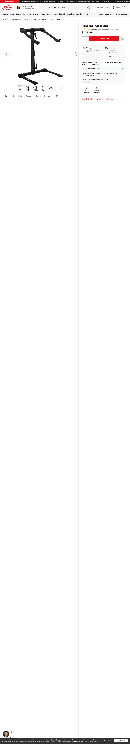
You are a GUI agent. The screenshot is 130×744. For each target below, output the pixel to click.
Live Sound (67, 14)
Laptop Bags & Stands (43, 19)
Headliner (56, 19)
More (86, 14)
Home (4, 19)
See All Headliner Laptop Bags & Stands (97, 99)
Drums (35, 14)
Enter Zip (111, 56)
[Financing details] (123, 73)
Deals (101, 14)
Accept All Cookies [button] (121, 741)
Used (107, 14)
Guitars (5, 14)
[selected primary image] (40, 54)
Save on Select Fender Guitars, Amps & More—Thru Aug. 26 (89, 1)
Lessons (124, 14)
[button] (25, 7)
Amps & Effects (15, 14)
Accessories (77, 14)
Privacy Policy (55, 740)
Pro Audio (11, 19)
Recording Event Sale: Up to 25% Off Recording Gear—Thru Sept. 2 (43, 1)
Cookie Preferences (90, 741)
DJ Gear (42, 14)
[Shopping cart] (125, 7)
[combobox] (85, 38)
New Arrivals (115, 14)
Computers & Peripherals (25, 19)
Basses (49, 14)
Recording (58, 14)
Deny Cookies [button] (108, 741)
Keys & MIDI (27, 14)
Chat (22, 8)
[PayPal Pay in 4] (86, 82)
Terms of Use (78, 741)
